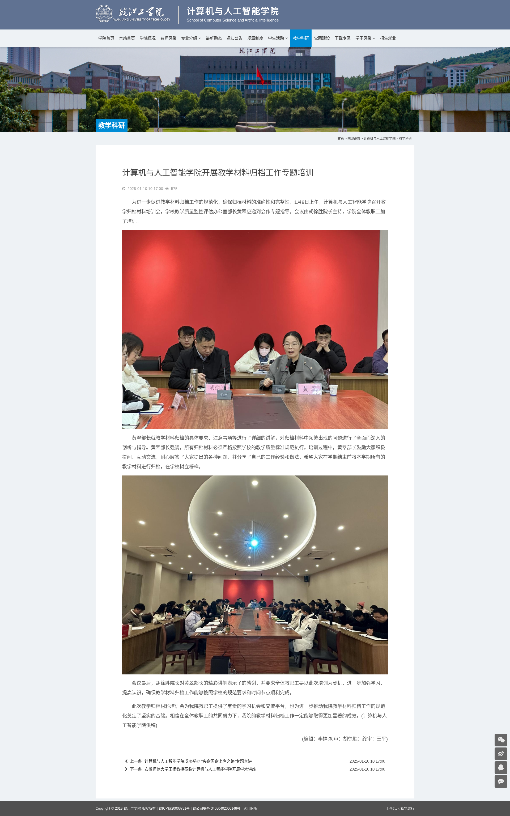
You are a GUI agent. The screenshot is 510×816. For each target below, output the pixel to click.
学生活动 (276, 38)
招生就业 (388, 38)
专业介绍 (189, 38)
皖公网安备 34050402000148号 (216, 808)
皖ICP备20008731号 (174, 808)
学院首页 (106, 38)
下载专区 (343, 38)
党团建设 (322, 38)
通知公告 (235, 38)
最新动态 (214, 38)
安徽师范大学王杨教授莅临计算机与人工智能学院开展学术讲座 (200, 769)
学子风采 (363, 38)
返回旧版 (250, 808)
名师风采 (168, 38)
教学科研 (301, 38)
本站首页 (127, 38)
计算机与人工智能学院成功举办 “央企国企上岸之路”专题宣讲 (198, 761)
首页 (341, 139)
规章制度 (255, 38)
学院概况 (148, 38)
